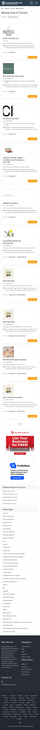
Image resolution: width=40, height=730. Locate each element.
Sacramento (6, 712)
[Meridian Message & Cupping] (8, 352)
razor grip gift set (7, 625)
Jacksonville (13, 700)
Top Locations (25, 646)
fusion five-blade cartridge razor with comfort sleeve (17, 622)
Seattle (28, 702)
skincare (5, 513)
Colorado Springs (6, 714)
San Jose (33, 698)
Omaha (31, 714)
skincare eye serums (8, 516)
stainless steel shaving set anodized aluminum (15, 628)
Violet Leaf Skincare (8, 519)
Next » (20, 424)
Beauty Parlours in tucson (10, 497)
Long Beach (22, 712)
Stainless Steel (7, 619)
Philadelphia (33, 695)
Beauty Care (12, 52)
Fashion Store (20, 411)
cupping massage (7, 600)
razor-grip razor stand (9, 631)
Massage (5, 591)
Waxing (5, 585)
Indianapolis (31, 700)
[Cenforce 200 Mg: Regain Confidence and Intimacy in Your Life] (8, 150)
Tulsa (20, 716)
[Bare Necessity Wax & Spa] (8, 68)
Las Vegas (28, 707)
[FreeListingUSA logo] (11, 3)
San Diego (21, 698)
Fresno (35, 709)
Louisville (5, 709)
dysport (5, 544)
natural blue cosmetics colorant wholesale (14, 578)
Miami (36, 714)
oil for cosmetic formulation (10, 563)
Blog (22, 649)
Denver (34, 702)
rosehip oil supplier (8, 569)
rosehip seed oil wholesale (10, 566)
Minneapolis (13, 716)
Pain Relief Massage (8, 597)
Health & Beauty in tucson (10, 500)
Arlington (19, 719)
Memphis (32, 705)
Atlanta (34, 712)
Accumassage (6, 603)
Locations (24, 654)
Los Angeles (12, 695)
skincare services (7, 525)
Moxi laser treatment (9, 535)
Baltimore (35, 707)
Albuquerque (21, 709)
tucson (12, 8)
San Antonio (13, 698)
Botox (4, 541)
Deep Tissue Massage (9, 594)
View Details (32, 57)
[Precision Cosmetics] (8, 111)
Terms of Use (25, 672)
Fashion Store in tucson (9, 503)
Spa (4, 588)
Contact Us (24, 667)
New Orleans (32, 716)
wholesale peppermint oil (10, 581)
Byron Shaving (7, 613)
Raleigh (25, 714)
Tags (22, 652)
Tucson (29, 709)
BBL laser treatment (8, 538)
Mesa (29, 712)
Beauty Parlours (21, 295)
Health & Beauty (21, 373)
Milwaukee (13, 709)
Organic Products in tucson (10, 494)
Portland (11, 707)
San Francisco (22, 700)
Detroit (12, 705)
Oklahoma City (19, 707)
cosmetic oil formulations (10, 560)
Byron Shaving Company (10, 616)
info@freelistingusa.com (9, 684)
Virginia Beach (17, 714)
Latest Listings (25, 657)
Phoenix (6, 698)
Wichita (25, 716)
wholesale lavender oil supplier (11, 575)
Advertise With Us (26, 669)
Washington (19, 705)
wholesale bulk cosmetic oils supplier (13, 557)
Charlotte (21, 702)
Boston (26, 705)
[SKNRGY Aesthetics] (8, 195)
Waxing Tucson (7, 522)
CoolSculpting (7, 529)
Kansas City (14, 712)
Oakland (6, 716)
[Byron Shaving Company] (8, 389)
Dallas (27, 698)
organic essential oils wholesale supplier (14, 553)
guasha (5, 609)
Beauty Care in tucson (9, 491)
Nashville (4, 707)
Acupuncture (6, 606)
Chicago (19, 695)
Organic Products (21, 257)
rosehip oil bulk (7, 572)
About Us (24, 664)
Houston (26, 695)
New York (4, 695)
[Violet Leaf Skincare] (8, 30)
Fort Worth (14, 702)
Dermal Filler (6, 547)
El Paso (6, 705)
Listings (6, 8)
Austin (6, 700)
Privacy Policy (25, 674)
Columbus (6, 702)
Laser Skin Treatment (9, 532)
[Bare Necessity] (8, 273)
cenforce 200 (6, 550)
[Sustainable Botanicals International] (8, 233)
